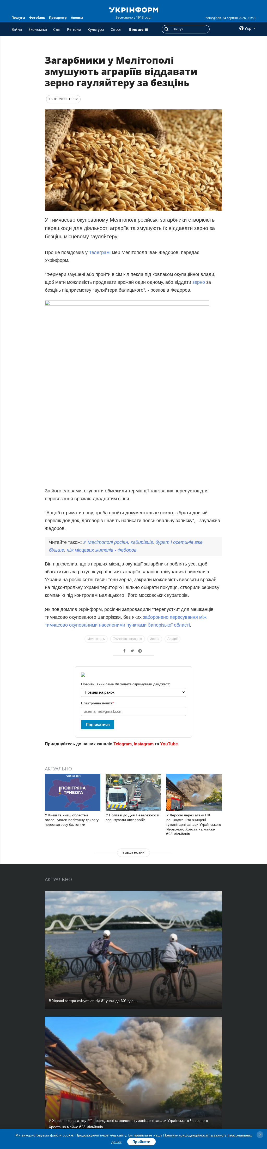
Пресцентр (58, 17)
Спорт (116, 29)
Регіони (74, 29)
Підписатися (98, 724)
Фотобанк (37, 17)
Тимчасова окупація (127, 639)
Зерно (154, 639)
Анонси (77, 17)
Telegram (122, 744)
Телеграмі (100, 252)
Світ (57, 29)
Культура (96, 29)
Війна (16, 29)
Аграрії (172, 639)
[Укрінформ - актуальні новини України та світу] (133, 9)
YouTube (169, 744)
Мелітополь (96, 639)
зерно (198, 282)
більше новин (133, 852)
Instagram (144, 744)
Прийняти (141, 1142)
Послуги (18, 17)
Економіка (37, 29)
